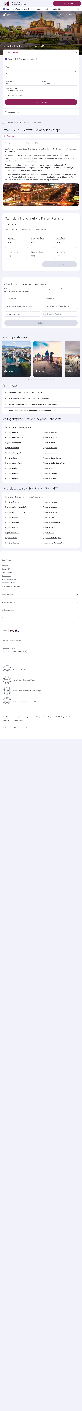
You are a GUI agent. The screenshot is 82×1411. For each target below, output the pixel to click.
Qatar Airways (7, 560)
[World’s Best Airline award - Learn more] (7, 669)
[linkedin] (15, 651)
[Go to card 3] (31, 379)
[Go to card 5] (34, 379)
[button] (41, 136)
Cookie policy (8, 717)
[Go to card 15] (49, 379)
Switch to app (67, 3)
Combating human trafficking (53, 717)
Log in (65, 15)
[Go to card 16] (50, 379)
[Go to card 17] (52, 379)
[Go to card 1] (28, 379)
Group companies (8, 594)
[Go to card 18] (53, 379)
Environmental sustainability (12, 586)
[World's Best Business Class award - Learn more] (7, 680)
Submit (41, 323)
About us (5, 565)
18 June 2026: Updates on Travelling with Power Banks (28, 9)
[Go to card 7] (37, 379)
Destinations (13, 122)
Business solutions (8, 602)
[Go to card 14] (47, 379)
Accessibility (35, 717)
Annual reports (7, 583)
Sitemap (6, 720)
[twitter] (10, 651)
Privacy (25, 717)
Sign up (72, 15)
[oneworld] (9, 15)
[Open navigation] (77, 14)
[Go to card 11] (43, 379)
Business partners (8, 610)
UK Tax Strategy (72, 717)
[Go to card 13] (46, 379)
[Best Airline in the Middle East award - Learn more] (7, 701)
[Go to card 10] (41, 379)
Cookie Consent (17, 720)
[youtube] (20, 651)
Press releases (7, 572)
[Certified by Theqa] (11, 632)
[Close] (2, 3)
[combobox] (22, 224)
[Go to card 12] (44, 379)
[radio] (16, 239)
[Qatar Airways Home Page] (4, 15)
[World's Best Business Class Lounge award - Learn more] (7, 691)
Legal (18, 717)
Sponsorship (6, 576)
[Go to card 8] (38, 379)
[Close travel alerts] (78, 9)
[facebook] (5, 651)
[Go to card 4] (32, 379)
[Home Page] (3, 122)
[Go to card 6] (35, 379)
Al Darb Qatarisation (9, 579)
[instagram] (25, 651)
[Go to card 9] (40, 379)
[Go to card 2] (29, 379)
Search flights (59, 264)
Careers (4, 569)
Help (3, 618)
